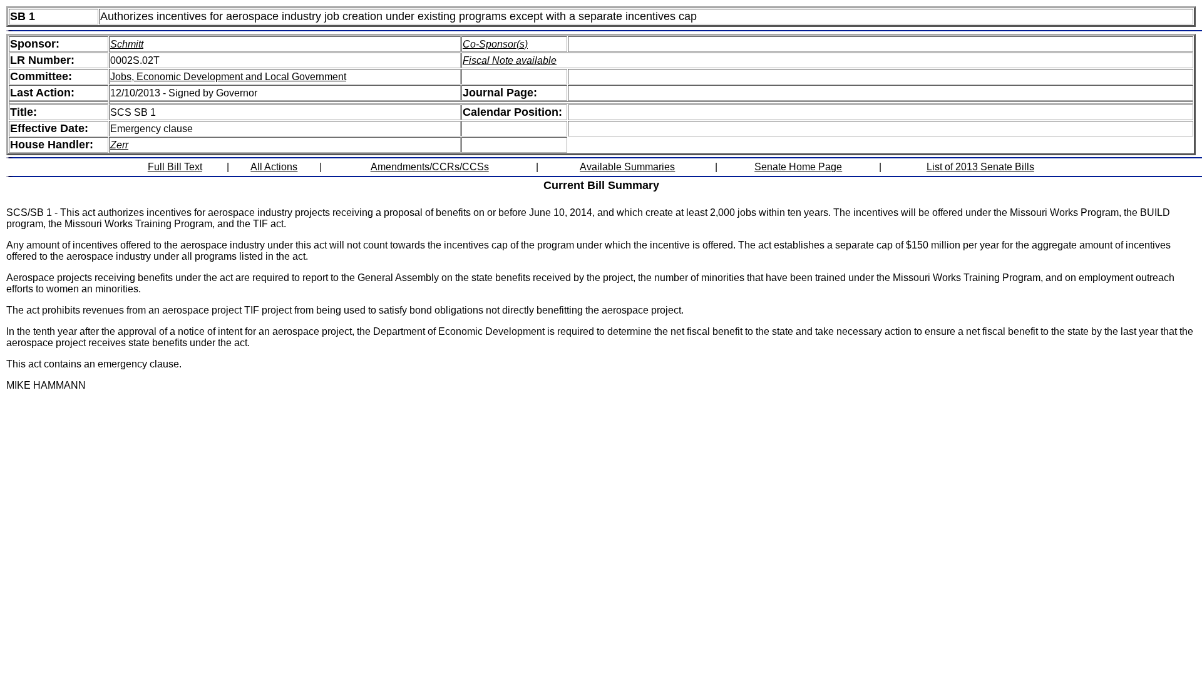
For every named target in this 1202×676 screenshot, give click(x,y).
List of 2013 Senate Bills (980, 166)
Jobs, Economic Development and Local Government (228, 76)
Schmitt (126, 44)
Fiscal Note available (510, 60)
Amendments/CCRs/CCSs (430, 166)
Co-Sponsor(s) (495, 44)
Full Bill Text (175, 166)
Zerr (119, 145)
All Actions (273, 166)
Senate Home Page (798, 166)
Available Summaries (627, 166)
